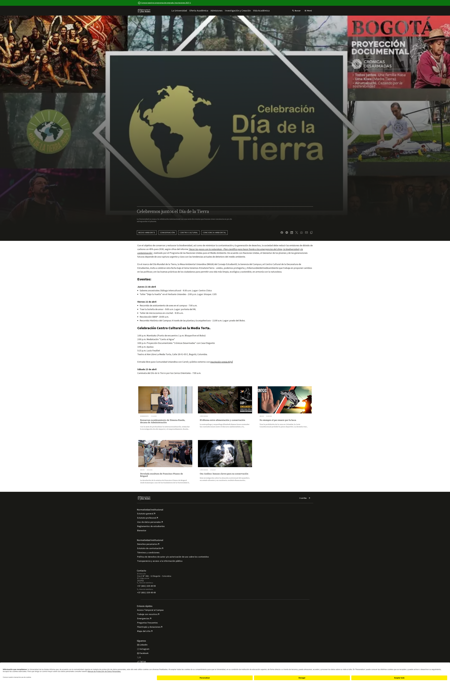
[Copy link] (311, 232)
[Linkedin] (291, 232)
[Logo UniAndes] (144, 11)
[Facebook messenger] (287, 232)
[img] (144, 11)
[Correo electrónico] (306, 232)
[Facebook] (282, 232)
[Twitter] (296, 232)
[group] (165, 410)
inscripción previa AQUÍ (221, 362)
